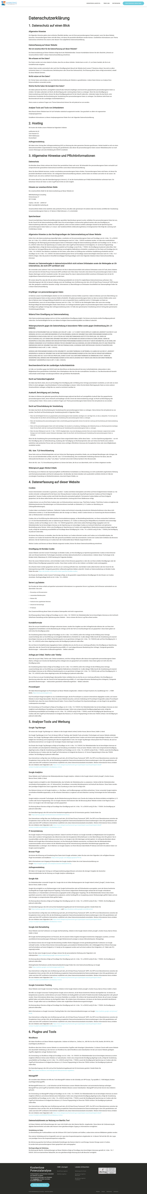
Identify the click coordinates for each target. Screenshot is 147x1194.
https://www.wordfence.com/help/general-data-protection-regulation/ (53, 1070)
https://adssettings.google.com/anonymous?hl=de (53, 955)
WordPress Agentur (93, 3)
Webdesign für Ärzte (80, 1171)
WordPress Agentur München (80, 1174)
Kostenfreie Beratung (133, 3)
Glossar (103, 1191)
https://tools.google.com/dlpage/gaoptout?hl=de (66, 857)
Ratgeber (98, 1191)
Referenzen (116, 3)
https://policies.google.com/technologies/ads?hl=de (48, 967)
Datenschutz (109, 1191)
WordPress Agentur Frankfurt (80, 1179)
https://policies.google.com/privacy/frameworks (46, 909)
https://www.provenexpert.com (42, 693)
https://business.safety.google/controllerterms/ (78, 909)
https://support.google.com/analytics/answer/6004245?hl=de (52, 863)
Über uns (107, 3)
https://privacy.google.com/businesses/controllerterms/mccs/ (51, 815)
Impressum (116, 1191)
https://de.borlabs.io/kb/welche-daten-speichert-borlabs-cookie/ (58, 571)
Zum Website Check (40, 1185)
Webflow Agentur (61, 1174)
